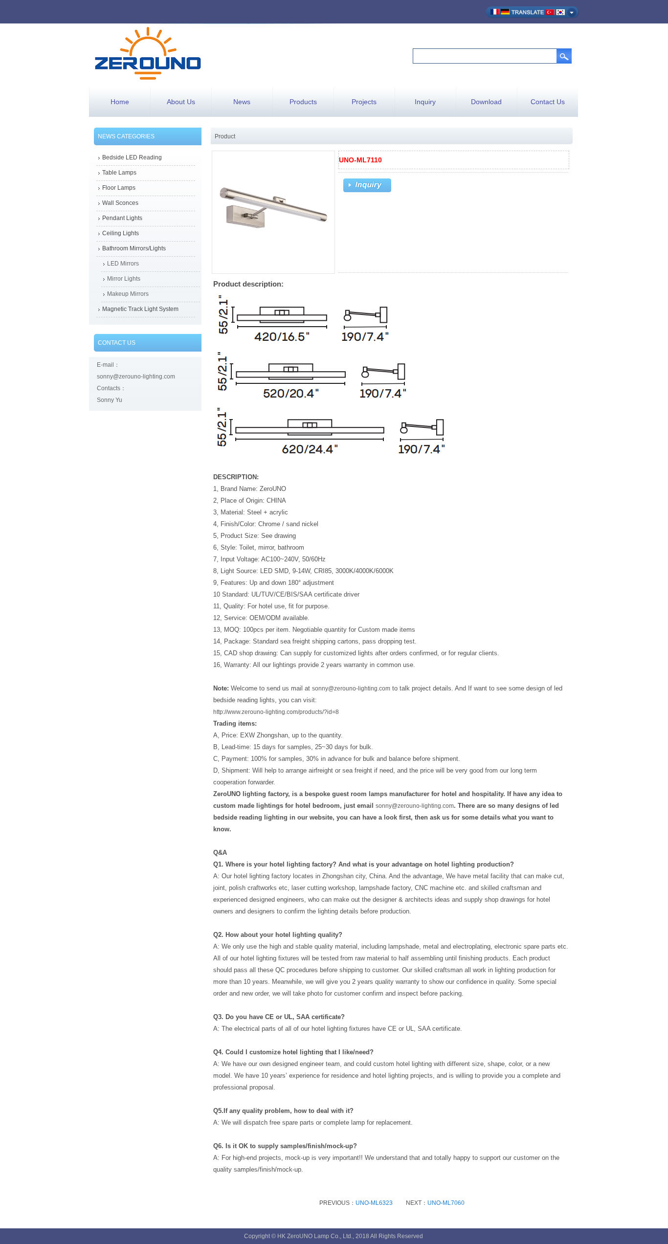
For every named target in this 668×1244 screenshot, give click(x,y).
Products (303, 102)
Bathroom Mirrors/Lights (134, 248)
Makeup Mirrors (128, 293)
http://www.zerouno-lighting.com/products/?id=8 (276, 712)
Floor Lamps (118, 187)
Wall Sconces (120, 203)
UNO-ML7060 (446, 1203)
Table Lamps (119, 172)
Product (225, 136)
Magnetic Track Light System (140, 309)
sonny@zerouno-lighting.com (351, 688)
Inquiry (425, 102)
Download (486, 102)
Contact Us (548, 102)
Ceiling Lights (120, 233)
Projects (364, 102)
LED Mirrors (123, 263)
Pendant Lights (122, 218)
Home (120, 102)
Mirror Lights (123, 278)
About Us (181, 102)
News (241, 102)
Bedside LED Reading (132, 157)
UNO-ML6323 (374, 1203)
